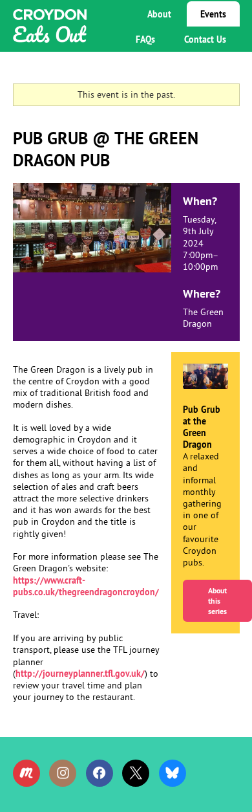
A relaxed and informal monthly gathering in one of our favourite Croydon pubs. (205, 510)
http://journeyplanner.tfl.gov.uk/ (80, 673)
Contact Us (205, 39)
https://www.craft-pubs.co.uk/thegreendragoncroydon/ (86, 586)
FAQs (145, 39)
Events (213, 14)
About (159, 14)
